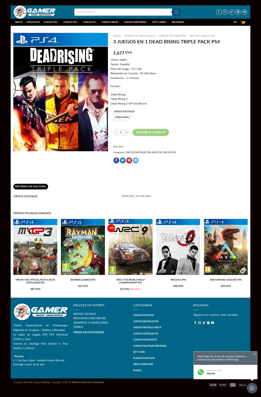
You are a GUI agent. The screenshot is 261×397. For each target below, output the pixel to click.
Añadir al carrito (150, 132)
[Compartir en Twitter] (123, 160)
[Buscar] (176, 12)
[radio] (122, 117)
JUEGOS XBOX (110, 22)
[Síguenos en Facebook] (219, 12)
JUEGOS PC (89, 22)
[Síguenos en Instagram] (225, 12)
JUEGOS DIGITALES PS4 (172, 36)
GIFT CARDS (159, 22)
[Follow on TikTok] (232, 12)
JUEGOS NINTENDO (135, 22)
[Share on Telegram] (135, 160)
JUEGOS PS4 (51, 22)
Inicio (19, 22)
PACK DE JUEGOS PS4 (202, 36)
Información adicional (30, 187)
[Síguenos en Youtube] (244, 12)
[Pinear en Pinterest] (129, 160)
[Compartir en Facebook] (116, 160)
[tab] (30, 186)
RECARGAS (178, 22)
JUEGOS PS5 (70, 22)
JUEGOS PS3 (33, 22)
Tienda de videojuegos (139, 36)
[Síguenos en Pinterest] (238, 12)
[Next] (247, 258)
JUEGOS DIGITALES (124, 112)
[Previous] (13, 258)
